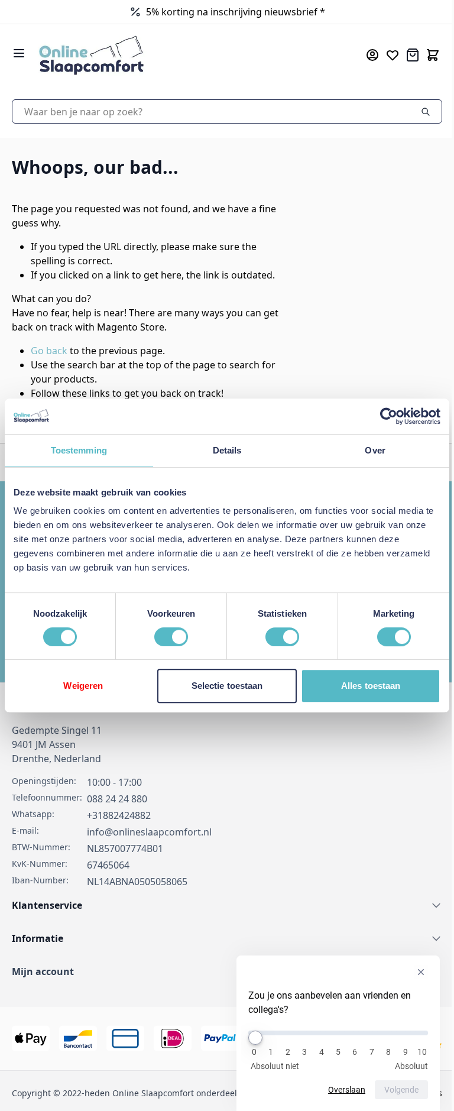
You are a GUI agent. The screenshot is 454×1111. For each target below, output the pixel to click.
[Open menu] (19, 53)
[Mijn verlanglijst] (383, 55)
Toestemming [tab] (77, 450)
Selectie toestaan (222, 686)
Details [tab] (222, 450)
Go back (49, 350)
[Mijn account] (363, 55)
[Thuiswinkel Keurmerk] (175, 11)
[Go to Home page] (180, 55)
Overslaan (337, 1089)
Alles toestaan (363, 686)
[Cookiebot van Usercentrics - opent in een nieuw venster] (380, 416)
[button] (222, 971)
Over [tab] (368, 450)
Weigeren (82, 686)
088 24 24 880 (117, 798)
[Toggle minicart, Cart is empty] (423, 55)
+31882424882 (119, 815)
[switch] (167, 636)
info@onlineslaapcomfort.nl (149, 831)
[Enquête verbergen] (412, 972)
